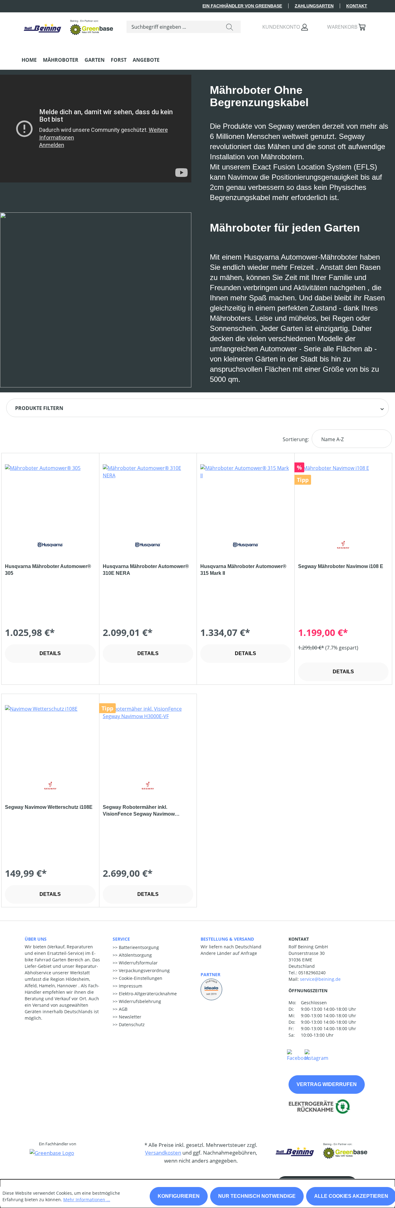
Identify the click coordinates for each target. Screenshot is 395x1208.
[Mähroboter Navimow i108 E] (343, 495)
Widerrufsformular (138, 963)
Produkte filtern (39, 408)
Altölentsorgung (135, 955)
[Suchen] (229, 27)
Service (121, 939)
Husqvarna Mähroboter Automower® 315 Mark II (243, 570)
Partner (210, 974)
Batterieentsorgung (138, 947)
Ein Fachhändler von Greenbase (242, 5)
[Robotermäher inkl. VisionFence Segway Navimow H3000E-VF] (148, 736)
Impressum (130, 986)
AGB (122, 1009)
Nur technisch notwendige (257, 1196)
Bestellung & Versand (227, 939)
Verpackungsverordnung (144, 970)
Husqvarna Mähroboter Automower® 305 (48, 570)
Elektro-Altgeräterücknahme (147, 994)
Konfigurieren (179, 1196)
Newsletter (129, 1017)
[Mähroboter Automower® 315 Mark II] (245, 495)
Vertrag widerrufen (327, 1084)
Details (50, 653)
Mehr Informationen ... (86, 1199)
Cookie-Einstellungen (140, 978)
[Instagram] (316, 1054)
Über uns (36, 939)
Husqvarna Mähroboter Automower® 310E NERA (146, 570)
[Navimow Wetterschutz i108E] (50, 736)
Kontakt (356, 5)
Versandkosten (163, 1152)
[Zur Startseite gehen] (68, 25)
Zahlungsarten (314, 5)
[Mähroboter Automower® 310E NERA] (148, 495)
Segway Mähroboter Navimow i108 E (340, 566)
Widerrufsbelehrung (139, 1001)
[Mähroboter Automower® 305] (50, 495)
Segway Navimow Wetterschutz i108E (49, 807)
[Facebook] (298, 1054)
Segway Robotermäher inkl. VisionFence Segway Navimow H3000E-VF (139, 811)
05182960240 (312, 973)
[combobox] (173, 27)
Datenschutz (131, 1024)
